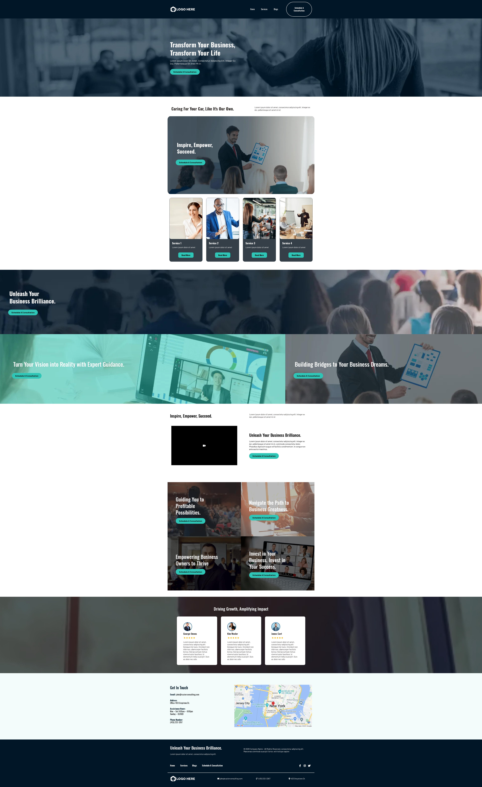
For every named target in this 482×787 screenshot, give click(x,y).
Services (264, 9)
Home (252, 9)
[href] (273, 706)
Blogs (276, 9)
